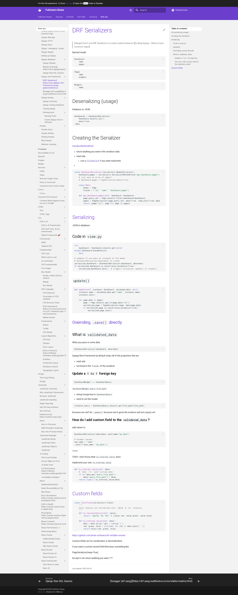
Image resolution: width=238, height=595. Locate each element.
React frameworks (49, 561)
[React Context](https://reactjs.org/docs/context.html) (53, 522)
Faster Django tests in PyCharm (54, 121)
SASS (43, 242)
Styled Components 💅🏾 (50, 235)
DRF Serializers (92, 30)
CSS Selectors (49, 293)
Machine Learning (48, 144)
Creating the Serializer (180, 36)
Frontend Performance (47, 197)
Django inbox (46, 45)
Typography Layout (51, 370)
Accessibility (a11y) (46, 153)
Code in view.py (179, 43)
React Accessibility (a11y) (52, 488)
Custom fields (177, 68)
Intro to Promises (48, 424)
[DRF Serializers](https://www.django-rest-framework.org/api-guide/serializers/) (53, 84)
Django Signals (47, 52)
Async (42, 421)
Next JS (46, 568)
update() (176, 47)
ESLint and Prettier (49, 457)
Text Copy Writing (47, 378)
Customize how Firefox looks (52, 186)
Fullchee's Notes (45, 17)
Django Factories (50, 101)
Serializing (175, 39)
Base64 (41, 156)
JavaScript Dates (48, 443)
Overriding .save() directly (183, 51)
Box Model (45, 272)
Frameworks (45, 239)
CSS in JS (44, 221)
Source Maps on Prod (50, 461)
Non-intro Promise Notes (51, 432)
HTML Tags (44, 214)
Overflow (46, 359)
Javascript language (48, 435)
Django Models (49, 63)
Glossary (59, 17)
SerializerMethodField (82, 146)
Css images (46, 268)
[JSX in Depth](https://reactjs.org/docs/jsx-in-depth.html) (53, 506)
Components (46, 321)
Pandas (43, 126)
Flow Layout (48, 347)
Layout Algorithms (48, 336)
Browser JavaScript (48, 396)
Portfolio (70, 17)
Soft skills (81, 17)
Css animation (47, 261)
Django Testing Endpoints (53, 105)
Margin (46, 282)
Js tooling (44, 454)
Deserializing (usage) (180, 32)
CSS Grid (46, 339)
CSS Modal (47, 332)
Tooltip (45, 328)
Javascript (42, 385)
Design (41, 374)
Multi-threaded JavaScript (52, 428)
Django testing (47, 97)
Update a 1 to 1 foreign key (186, 58)
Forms (41, 190)
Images (41, 160)
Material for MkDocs (55, 592)
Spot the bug (45, 411)
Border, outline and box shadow (52, 276)
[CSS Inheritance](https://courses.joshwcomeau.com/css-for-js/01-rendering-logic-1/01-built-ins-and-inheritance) (54, 310)
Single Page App (46, 403)
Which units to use (49, 257)
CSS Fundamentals (49, 264)
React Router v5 (50, 557)
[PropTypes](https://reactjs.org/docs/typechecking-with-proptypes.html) (53, 515)
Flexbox (46, 343)
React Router (46, 550)
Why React (45, 492)
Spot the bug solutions (49, 407)
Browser (41, 167)
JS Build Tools (47, 465)
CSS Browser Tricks (51, 303)
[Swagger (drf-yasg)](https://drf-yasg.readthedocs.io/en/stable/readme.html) (54, 92)
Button (45, 325)
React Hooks (46, 535)
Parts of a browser (48, 182)
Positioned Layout (50, 363)
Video (42, 175)
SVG (41, 210)
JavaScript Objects (49, 446)
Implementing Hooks (51, 539)
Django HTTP (46, 41)
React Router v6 (50, 553)
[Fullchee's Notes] (39, 10)
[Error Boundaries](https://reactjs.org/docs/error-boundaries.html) (53, 498)
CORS (42, 171)
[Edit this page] (164, 30)
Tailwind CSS (46, 246)
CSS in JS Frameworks (50, 225)
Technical (93, 17)
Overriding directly (97, 322)
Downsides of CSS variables (51, 297)
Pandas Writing (47, 133)
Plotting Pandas (47, 137)
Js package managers (50, 477)
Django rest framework (51, 77)
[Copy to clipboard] (163, 59)
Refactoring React (49, 531)
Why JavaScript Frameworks (51, 392)
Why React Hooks (50, 546)
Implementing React (49, 484)
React (42, 481)
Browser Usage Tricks (49, 178)
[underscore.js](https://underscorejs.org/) (50, 415)
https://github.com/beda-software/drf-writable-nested (98, 535)
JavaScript (45, 450)
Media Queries (49, 317)
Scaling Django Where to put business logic (53, 32)
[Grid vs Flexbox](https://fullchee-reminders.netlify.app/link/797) (54, 353)
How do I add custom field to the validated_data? (187, 63)
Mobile (41, 164)
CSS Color (45, 253)
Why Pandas (46, 140)
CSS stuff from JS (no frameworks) (50, 230)
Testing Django (49, 109)
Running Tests (50, 116)
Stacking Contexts (50, 366)
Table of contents (179, 28)
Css (39, 218)
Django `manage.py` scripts (52, 48)
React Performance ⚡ (51, 528)
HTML (40, 207)
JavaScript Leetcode (48, 389)
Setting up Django (48, 56)
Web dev (104, 17)
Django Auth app (48, 37)
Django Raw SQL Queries (53, 73)
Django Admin (47, 27)
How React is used (51, 564)
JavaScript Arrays (48, 439)
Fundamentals (45, 250)
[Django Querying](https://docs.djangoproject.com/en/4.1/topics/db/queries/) (54, 68)
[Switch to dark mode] (131, 10)
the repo (69, 3)
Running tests (48, 112)
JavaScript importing (48, 400)
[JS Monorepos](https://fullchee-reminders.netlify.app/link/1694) (53, 471)
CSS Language (47, 289)
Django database (48, 59)
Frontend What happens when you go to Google (52, 202)
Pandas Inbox (47, 129)
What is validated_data (182, 54)
